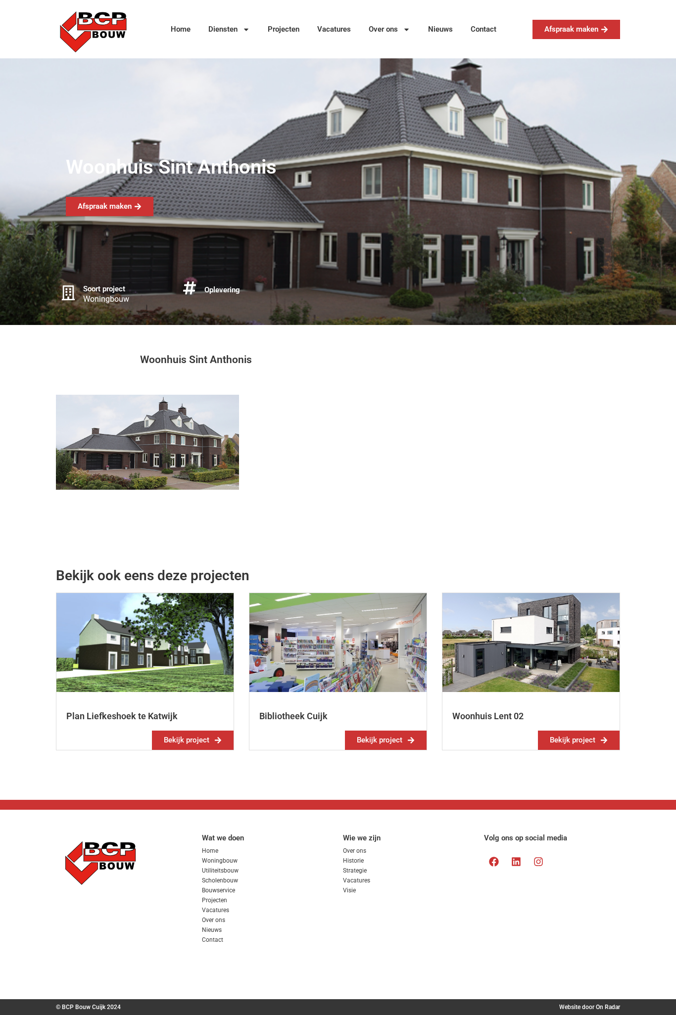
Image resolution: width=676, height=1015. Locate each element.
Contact (483, 29)
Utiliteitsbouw (220, 870)
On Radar (608, 1007)
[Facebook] (494, 862)
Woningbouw (220, 860)
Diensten (223, 29)
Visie (349, 890)
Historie (353, 860)
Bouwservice (218, 890)
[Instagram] (538, 862)
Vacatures (334, 29)
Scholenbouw (220, 880)
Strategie (355, 870)
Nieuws (440, 29)
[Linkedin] (516, 862)
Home (181, 29)
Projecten (283, 29)
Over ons (383, 29)
